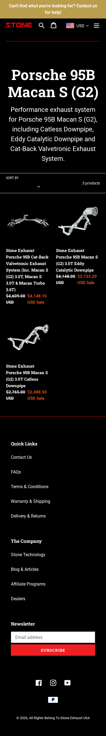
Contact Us (21, 457)
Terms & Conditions (29, 486)
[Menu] (96, 25)
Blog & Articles (25, 569)
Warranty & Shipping (30, 501)
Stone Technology (28, 554)
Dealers (18, 598)
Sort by (12, 178)
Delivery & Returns (28, 516)
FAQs (16, 472)
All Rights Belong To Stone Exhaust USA (59, 718)
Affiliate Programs (28, 584)
